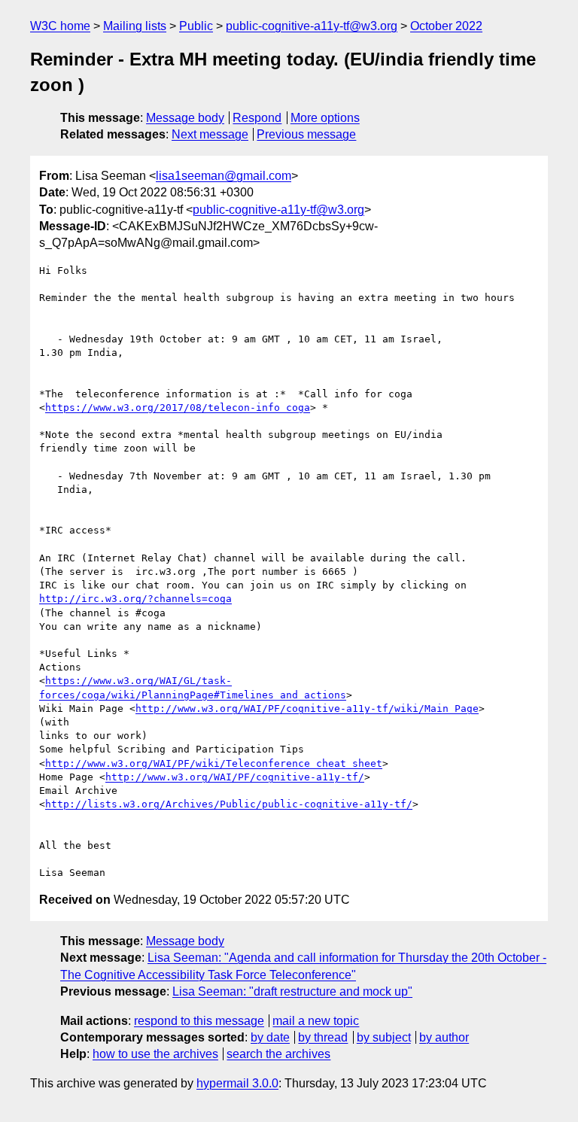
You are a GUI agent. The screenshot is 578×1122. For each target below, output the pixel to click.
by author (444, 1037)
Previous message (306, 134)
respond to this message (199, 1020)
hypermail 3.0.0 (237, 1083)
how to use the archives (155, 1054)
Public (196, 26)
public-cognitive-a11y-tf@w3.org (311, 26)
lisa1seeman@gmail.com (223, 175)
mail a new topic (315, 1020)
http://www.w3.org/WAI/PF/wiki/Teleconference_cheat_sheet (213, 763)
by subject (384, 1037)
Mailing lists (134, 26)
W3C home (60, 26)
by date (270, 1037)
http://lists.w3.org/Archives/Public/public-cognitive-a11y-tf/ (228, 804)
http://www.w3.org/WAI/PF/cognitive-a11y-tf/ (234, 777)
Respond (257, 117)
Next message (210, 134)
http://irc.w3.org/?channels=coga (135, 598)
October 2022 (446, 26)
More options (325, 117)
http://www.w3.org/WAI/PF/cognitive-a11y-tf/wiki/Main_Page (307, 708)
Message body (185, 117)
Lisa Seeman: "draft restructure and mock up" (292, 991)
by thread (323, 1037)
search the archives (278, 1054)
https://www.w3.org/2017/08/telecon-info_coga (177, 407)
